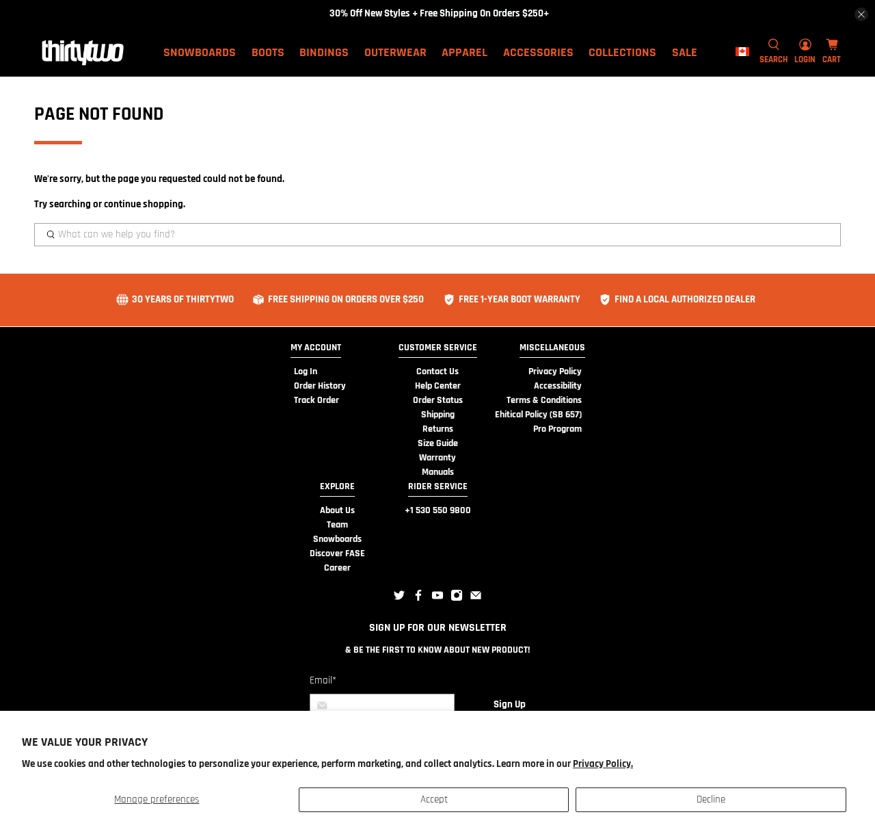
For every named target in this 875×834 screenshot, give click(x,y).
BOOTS (268, 52)
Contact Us (437, 371)
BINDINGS (324, 52)
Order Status (438, 400)
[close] (861, 14)
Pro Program (557, 429)
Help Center (438, 386)
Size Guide (438, 443)
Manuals (438, 472)
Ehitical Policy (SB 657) (538, 414)
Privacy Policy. (603, 763)
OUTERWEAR (395, 52)
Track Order (316, 400)
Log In (305, 371)
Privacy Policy (555, 371)
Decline (711, 799)
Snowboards (337, 539)
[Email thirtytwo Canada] (476, 598)
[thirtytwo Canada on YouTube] (437, 598)
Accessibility (558, 386)
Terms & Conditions (544, 400)
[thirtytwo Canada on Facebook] (418, 598)
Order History (320, 386)
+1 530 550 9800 (438, 510)
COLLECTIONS (622, 52)
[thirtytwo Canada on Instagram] (456, 598)
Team (337, 525)
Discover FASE (337, 553)
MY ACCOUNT (316, 347)
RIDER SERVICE (438, 486)
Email (323, 680)
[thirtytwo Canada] (83, 52)
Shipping (438, 414)
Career (337, 568)
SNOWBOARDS (199, 52)
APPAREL (464, 52)
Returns (437, 429)
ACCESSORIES (538, 52)
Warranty (437, 458)
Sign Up (510, 704)
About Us (337, 510)
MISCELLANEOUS (552, 347)
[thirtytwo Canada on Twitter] (399, 598)
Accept (434, 799)
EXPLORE (337, 486)
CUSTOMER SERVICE (438, 347)
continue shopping (143, 204)
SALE (684, 52)
